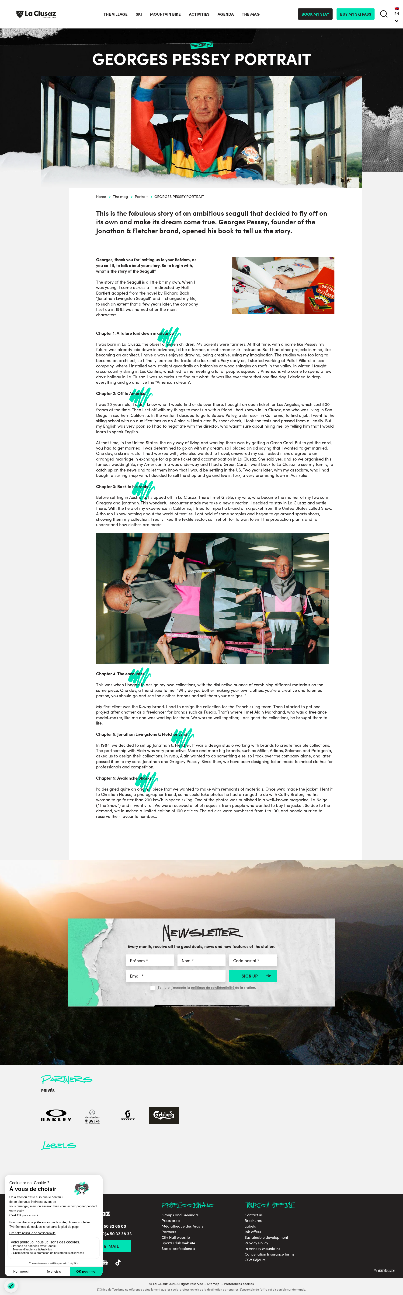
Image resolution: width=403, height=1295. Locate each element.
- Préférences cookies (237, 1284)
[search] (384, 14)
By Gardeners (384, 1270)
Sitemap (213, 1283)
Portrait (141, 196)
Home (101, 196)
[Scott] (128, 1116)
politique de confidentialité (213, 987)
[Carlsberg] (164, 1116)
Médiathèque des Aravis (182, 1226)
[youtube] (105, 1263)
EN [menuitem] (396, 13)
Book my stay (315, 14)
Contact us (254, 1215)
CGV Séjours (255, 1259)
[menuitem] (396, 14)
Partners (169, 1231)
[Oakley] (56, 1116)
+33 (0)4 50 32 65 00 (106, 1226)
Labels (250, 1226)
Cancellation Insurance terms (269, 1254)
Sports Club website (178, 1243)
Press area (171, 1220)
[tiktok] (118, 1263)
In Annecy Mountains (262, 1248)
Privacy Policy (256, 1243)
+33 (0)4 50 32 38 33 (112, 1233)
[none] (396, 14)
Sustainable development (266, 1237)
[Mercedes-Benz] (92, 1116)
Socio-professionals (178, 1248)
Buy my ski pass (355, 14)
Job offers (253, 1231)
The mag (120, 196)
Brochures (253, 1220)
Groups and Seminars (180, 1215)
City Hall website (176, 1237)
